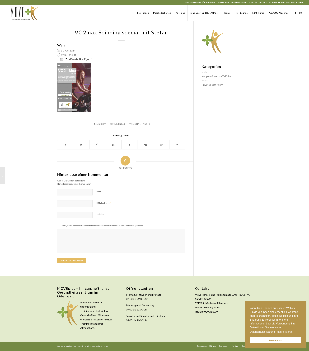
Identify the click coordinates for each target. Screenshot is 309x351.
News (205, 80)
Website (100, 214)
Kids (204, 72)
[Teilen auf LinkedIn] (113, 144)
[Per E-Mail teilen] (177, 144)
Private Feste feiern (212, 84)
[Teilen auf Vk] (145, 144)
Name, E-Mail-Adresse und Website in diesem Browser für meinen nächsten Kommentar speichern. (102, 226)
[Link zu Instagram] (300, 12)
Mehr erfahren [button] (285, 331)
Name (99, 191)
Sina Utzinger (142, 124)
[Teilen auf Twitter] (81, 144)
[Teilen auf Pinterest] (97, 144)
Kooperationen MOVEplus (216, 76)
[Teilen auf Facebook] (65, 144)
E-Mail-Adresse (104, 203)
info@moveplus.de (206, 311)
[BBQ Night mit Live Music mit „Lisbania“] (2, 175)
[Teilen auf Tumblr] (129, 144)
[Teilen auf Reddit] (161, 144)
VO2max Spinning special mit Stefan (121, 32)
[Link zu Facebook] (295, 12)
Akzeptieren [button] (275, 340)
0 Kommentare (118, 124)
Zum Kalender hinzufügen (77, 59)
